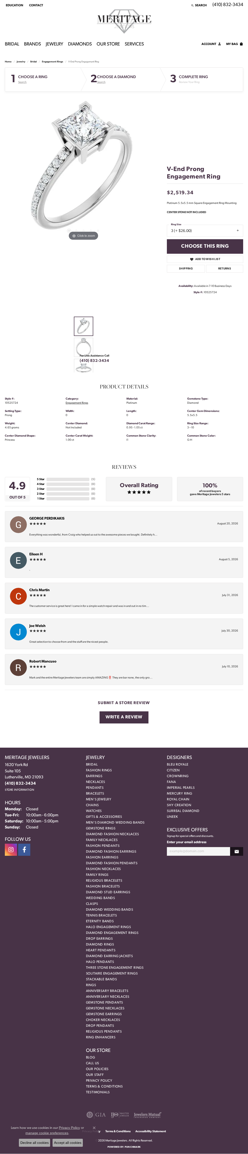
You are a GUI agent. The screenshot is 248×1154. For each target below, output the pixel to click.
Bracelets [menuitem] (95, 794)
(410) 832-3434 (94, 361)
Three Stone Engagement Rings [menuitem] (115, 968)
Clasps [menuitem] (92, 904)
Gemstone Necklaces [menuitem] (105, 1008)
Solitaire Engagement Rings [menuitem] (112, 973)
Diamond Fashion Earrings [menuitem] (111, 852)
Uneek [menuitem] (172, 817)
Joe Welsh (37, 626)
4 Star (41, 484)
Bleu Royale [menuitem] (177, 765)
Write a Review (124, 717)
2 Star (41, 493)
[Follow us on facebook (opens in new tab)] (24, 850)
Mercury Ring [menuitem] (179, 794)
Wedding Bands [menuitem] (100, 898)
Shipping (186, 268)
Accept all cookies (67, 1143)
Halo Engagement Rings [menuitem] (108, 927)
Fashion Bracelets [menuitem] (103, 886)
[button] (14, 5)
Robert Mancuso (42, 661)
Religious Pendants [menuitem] (104, 1032)
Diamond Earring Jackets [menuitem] (109, 956)
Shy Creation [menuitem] (179, 805)
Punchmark (132, 1147)
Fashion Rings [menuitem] (99, 770)
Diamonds (80, 44)
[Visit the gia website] (96, 1115)
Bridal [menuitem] (92, 765)
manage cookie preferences (46, 1133)
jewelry (21, 61)
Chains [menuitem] (92, 805)
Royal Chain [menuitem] (178, 799)
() (93, 479)
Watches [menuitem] (94, 811)
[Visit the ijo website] (120, 1115)
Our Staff (95, 1075)
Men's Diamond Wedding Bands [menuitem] (115, 823)
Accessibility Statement (150, 1131)
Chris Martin (39, 590)
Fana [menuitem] (171, 782)
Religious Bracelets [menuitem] (104, 881)
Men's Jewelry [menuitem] (98, 799)
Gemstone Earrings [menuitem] (104, 1014)
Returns (224, 268)
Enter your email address (186, 842)
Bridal (12, 44)
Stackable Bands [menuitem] (101, 979)
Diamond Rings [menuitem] (100, 944)
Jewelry (54, 44)
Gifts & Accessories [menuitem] (104, 817)
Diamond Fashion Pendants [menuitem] (112, 863)
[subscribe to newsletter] (236, 851)
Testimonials (98, 1092)
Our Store (108, 44)
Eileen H (36, 554)
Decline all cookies (34, 1143)
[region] (83, 169)
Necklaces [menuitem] (95, 782)
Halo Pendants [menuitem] (100, 962)
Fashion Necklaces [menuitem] (103, 869)
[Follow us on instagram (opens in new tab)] (11, 850)
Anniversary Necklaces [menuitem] (107, 997)
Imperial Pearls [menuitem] (180, 788)
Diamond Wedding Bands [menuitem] (109, 910)
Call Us (92, 1063)
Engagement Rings (52, 61)
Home (8, 61)
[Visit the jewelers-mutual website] (148, 1115)
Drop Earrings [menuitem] (99, 939)
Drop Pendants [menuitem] (100, 1026)
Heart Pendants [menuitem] (101, 950)
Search (22, 82)
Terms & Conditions (104, 1086)
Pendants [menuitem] (95, 788)
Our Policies (97, 1069)
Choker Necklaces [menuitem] (103, 1020)
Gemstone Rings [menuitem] (101, 828)
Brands (32, 44)
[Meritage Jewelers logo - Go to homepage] (124, 21)
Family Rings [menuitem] (97, 875)
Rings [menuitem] (91, 985)
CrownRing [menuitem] (177, 776)
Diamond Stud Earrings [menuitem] (108, 892)
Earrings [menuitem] (94, 776)
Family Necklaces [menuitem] (102, 840)
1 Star (41, 498)
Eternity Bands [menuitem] (100, 921)
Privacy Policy (99, 1081)
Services (134, 44)
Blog (90, 1057)
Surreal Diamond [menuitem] (183, 811)
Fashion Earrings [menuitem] (102, 857)
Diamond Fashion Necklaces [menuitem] (112, 834)
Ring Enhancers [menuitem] (101, 1037)
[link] (35, 5)
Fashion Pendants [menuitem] (103, 846)
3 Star (41, 489)
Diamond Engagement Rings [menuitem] (112, 933)
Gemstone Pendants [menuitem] (104, 1003)
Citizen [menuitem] (173, 770)
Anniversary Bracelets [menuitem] (107, 991)
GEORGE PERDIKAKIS (46, 519)
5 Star (41, 479)
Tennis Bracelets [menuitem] (101, 915)
